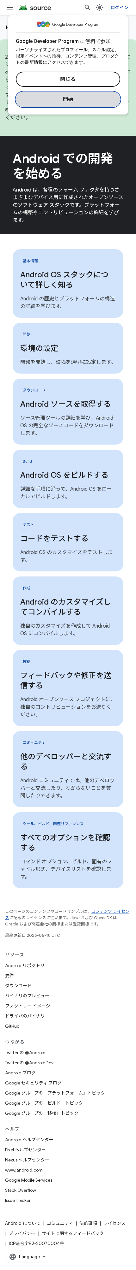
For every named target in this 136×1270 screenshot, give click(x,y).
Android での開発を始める (63, 166)
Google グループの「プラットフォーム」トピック (55, 1093)
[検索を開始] (87, 7)
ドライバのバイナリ (25, 1016)
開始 (68, 99)
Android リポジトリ (25, 965)
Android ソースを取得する (65, 404)
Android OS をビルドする (64, 475)
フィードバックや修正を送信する (65, 680)
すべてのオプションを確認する (65, 843)
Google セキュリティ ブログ (33, 1083)
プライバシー (22, 1233)
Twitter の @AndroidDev (29, 1063)
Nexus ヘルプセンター (27, 1160)
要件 (9, 975)
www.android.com (24, 1170)
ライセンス (114, 1223)
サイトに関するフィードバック (73, 1233)
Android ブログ (20, 1073)
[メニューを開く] (10, 7)
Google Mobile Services (28, 1180)
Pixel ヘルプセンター (25, 1150)
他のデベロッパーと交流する (65, 761)
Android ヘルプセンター (29, 1140)
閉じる (68, 79)
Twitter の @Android (25, 1052)
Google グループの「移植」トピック (41, 1113)
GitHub (12, 1026)
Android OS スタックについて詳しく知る (64, 280)
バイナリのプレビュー (27, 996)
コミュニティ (60, 1223)
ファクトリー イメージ (27, 1006)
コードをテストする (54, 538)
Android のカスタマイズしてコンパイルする (65, 607)
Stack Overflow (20, 1190)
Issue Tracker (18, 1200)
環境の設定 (39, 348)
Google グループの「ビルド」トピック (44, 1103)
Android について (22, 1223)
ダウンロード (18, 986)
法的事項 (88, 1223)
